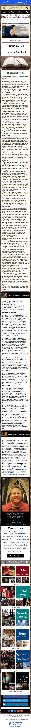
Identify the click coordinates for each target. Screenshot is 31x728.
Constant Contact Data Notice (22, 719)
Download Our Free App (15, 584)
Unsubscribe (5, 719)
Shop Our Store (15, 648)
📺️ (8, 73)
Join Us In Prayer (15, 607)
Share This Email (16, 696)
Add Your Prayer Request (15, 556)
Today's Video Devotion (15, 40)
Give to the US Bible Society (15, 691)
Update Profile (12, 719)
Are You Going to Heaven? (15, 627)
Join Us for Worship (15, 671)
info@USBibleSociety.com (18, 516)
